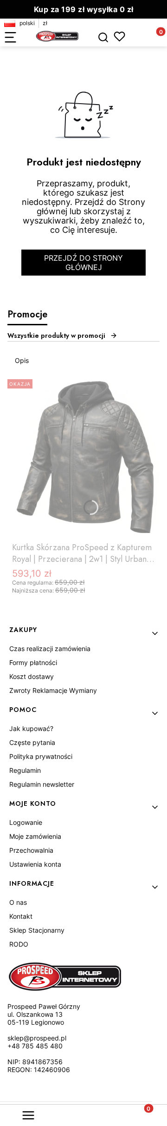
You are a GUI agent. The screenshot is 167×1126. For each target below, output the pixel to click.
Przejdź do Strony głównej (83, 262)
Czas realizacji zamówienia (49, 648)
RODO (18, 944)
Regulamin (25, 770)
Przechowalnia (31, 850)
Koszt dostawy (31, 676)
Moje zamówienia (35, 836)
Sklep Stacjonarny (36, 930)
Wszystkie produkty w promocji (56, 335)
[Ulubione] (119, 36)
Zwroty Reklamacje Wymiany (53, 690)
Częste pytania (32, 742)
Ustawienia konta (35, 864)
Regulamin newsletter (41, 784)
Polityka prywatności (40, 756)
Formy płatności (33, 662)
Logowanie (25, 822)
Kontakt (20, 916)
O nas (18, 902)
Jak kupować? (31, 728)
